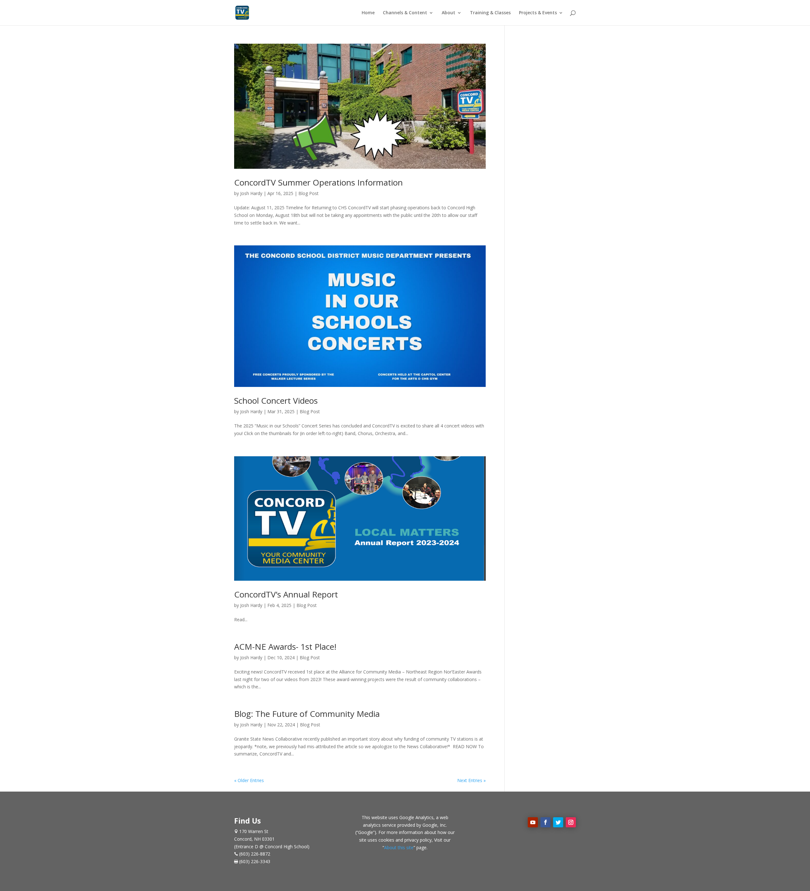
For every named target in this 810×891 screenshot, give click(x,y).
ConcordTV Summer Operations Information (318, 182)
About (448, 13)
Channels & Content (405, 13)
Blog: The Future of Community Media (307, 713)
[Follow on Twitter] (558, 822)
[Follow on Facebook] (545, 822)
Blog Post (308, 193)
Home (368, 13)
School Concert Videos (276, 400)
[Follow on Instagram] (571, 822)
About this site (399, 847)
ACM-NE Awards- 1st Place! (285, 646)
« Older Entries (249, 780)
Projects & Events (538, 13)
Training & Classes (490, 13)
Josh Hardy (251, 193)
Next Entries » (471, 780)
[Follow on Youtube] (533, 822)
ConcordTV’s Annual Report (286, 594)
